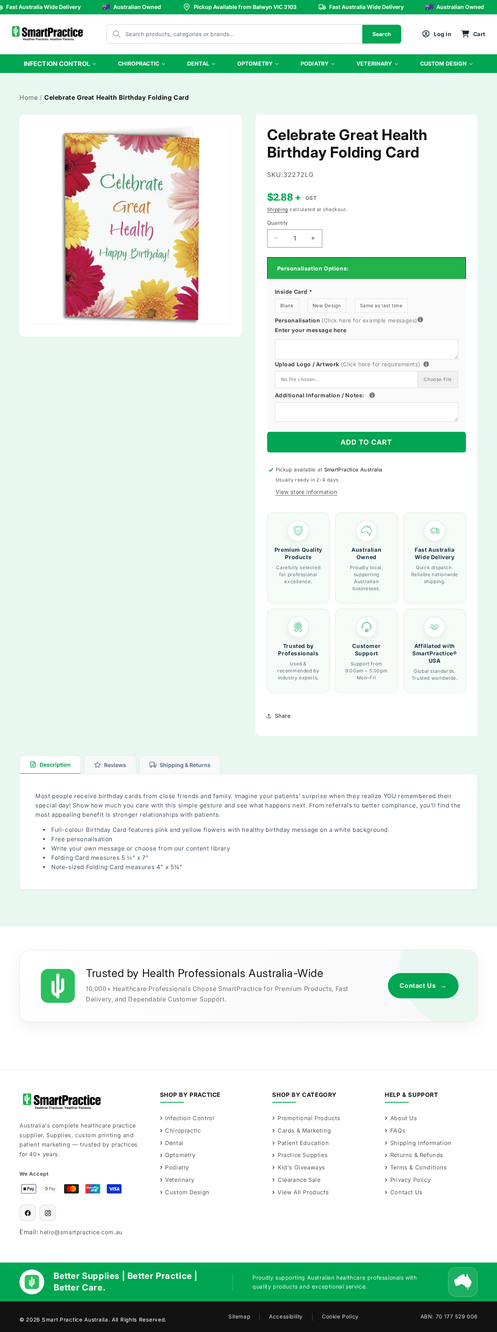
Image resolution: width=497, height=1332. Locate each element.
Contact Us (423, 985)
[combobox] (227, 34)
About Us (403, 1118)
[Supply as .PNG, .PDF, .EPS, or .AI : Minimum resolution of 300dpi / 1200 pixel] (426, 364)
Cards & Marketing (304, 1130)
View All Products (303, 1192)
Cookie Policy (340, 1316)
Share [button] (283, 715)
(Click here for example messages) (369, 320)
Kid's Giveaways (301, 1167)
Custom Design (187, 1192)
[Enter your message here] (420, 320)
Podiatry (177, 1167)
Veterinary (179, 1179)
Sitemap (239, 1316)
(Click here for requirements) (380, 364)
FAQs (397, 1130)
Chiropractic (183, 1130)
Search (381, 34)
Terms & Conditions (418, 1167)
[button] (473, 34)
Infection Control (189, 1118)
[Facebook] (27, 1213)
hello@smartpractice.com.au (81, 1232)
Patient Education (303, 1143)
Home (28, 97)
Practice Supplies (303, 1155)
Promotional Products (309, 1118)
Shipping (277, 209)
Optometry (180, 1155)
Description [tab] (55, 764)
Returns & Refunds (416, 1155)
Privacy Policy (410, 1179)
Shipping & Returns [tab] (185, 765)
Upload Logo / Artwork (361, 363)
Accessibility (286, 1316)
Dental (174, 1143)
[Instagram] (48, 1213)
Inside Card (294, 291)
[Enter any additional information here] (372, 395)
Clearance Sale (299, 1179)
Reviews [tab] (115, 765)
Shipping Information (421, 1143)
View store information (306, 491)
